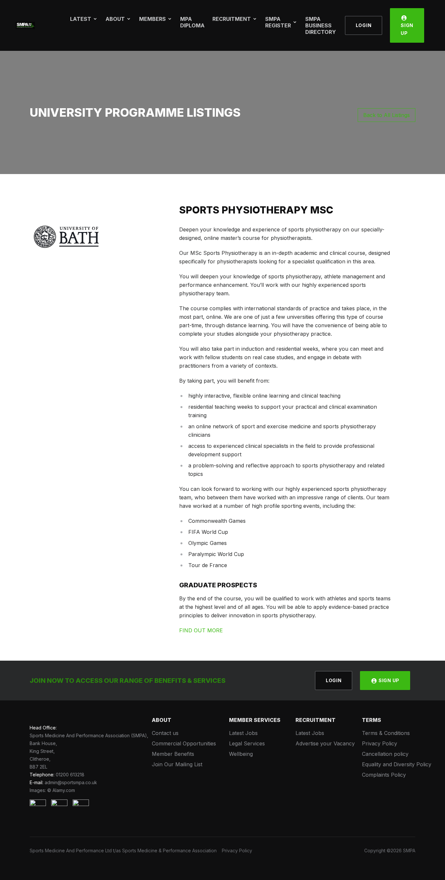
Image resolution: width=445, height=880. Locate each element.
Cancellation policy (385, 754)
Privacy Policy (379, 743)
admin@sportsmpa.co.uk (71, 782)
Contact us (165, 733)
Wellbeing (241, 754)
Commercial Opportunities (184, 743)
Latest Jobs (243, 733)
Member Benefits (173, 754)
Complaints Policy (384, 774)
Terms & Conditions (386, 733)
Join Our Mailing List (177, 764)
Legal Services (247, 743)
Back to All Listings (386, 115)
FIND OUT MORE (201, 630)
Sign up (407, 29)
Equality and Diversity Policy (396, 764)
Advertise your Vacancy (325, 743)
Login (364, 25)
